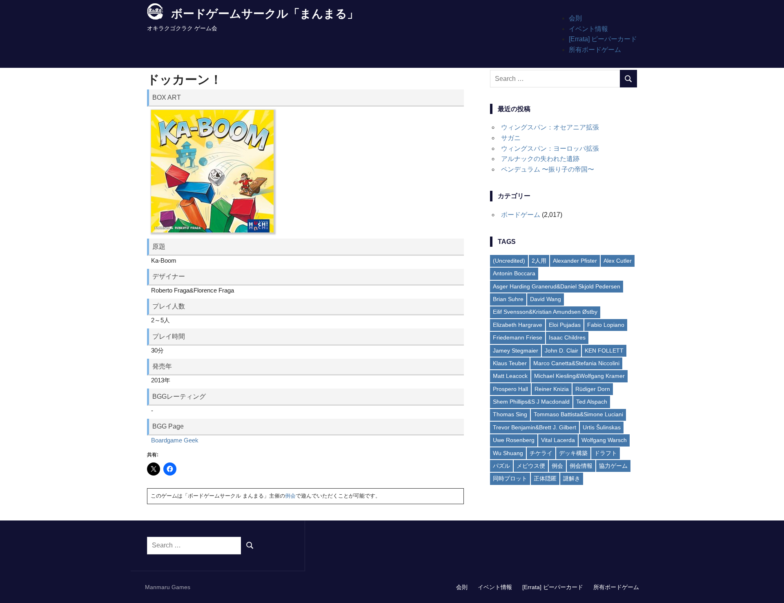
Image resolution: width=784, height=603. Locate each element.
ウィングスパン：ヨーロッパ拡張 (550, 148)
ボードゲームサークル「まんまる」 (265, 13)
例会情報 (581, 465)
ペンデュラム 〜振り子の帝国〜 (547, 169)
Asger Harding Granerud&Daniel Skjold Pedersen (556, 286)
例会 (290, 496)
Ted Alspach (591, 401)
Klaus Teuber (510, 363)
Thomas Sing (510, 414)
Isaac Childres (567, 337)
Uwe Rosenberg (514, 440)
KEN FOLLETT (604, 350)
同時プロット (510, 478)
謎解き (571, 478)
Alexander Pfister (575, 260)
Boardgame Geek (174, 440)
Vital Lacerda (558, 440)
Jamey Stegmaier (515, 350)
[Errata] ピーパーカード (603, 39)
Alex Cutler (618, 260)
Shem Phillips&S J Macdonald (531, 401)
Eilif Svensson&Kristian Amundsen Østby (545, 311)
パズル (501, 465)
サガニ (511, 137)
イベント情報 (588, 28)
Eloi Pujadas (565, 325)
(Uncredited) (509, 260)
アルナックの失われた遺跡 (540, 158)
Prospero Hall (510, 389)
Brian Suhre (508, 299)
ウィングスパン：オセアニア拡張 (550, 127)
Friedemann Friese (517, 337)
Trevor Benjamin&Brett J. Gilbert (534, 427)
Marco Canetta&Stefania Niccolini (576, 363)
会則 (575, 18)
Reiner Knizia (552, 389)
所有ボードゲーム (595, 49)
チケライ (541, 453)
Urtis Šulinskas (602, 427)
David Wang (545, 299)
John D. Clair (561, 350)
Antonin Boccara (514, 273)
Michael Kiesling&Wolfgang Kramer (579, 376)
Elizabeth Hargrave (517, 325)
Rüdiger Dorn (592, 389)
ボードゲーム (520, 214)
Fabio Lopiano (605, 325)
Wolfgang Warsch (604, 440)
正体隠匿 (545, 478)
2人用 (539, 260)
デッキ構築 (573, 453)
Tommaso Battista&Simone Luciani (578, 414)
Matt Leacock (510, 376)
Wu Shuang (508, 453)
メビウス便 (531, 465)
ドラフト (605, 453)
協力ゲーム (613, 465)
